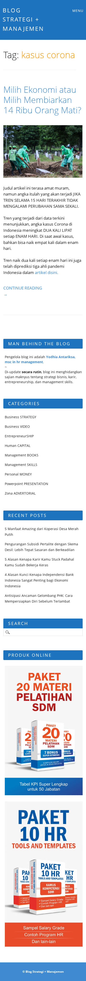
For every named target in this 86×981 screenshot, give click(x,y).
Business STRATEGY (20, 417)
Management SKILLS (21, 464)
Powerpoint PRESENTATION (26, 483)
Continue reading (22, 291)
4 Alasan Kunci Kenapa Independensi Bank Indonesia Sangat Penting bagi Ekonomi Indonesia (39, 580)
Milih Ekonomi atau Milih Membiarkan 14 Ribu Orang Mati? (42, 100)
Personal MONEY (18, 474)
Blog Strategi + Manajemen (23, 19)
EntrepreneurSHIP (19, 436)
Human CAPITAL (17, 445)
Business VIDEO (17, 426)
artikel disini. (46, 272)
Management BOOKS (21, 455)
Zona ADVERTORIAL (20, 493)
